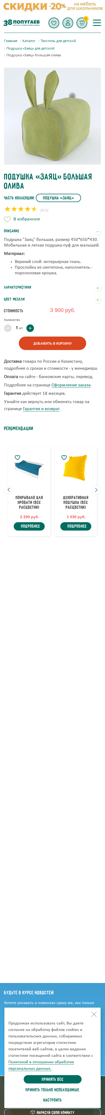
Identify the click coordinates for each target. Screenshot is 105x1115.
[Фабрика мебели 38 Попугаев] (21, 23)
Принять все (53, 1079)
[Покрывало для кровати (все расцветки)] (29, 467)
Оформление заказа (70, 385)
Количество (12, 320)
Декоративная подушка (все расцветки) (76, 503)
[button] (67, 23)
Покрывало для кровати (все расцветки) (29, 503)
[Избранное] (53, 23)
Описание (12, 231)
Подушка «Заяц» (58, 198)
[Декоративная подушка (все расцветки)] (75, 467)
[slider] (21, 209)
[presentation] (9, 490)
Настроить (52, 1100)
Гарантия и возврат (41, 409)
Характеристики (18, 287)
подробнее (30, 526)
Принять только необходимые (52, 1090)
